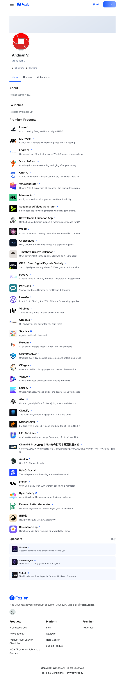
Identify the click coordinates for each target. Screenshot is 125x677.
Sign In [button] (96, 4)
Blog (48, 627)
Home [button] (15, 77)
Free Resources (18, 627)
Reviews (50, 633)
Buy (113, 538)
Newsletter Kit (17, 633)
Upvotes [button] (27, 77)
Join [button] (109, 4)
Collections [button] (43, 77)
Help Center (53, 639)
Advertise (88, 627)
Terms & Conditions (53, 672)
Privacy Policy (75, 672)
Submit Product (54, 645)
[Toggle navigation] (13, 4)
